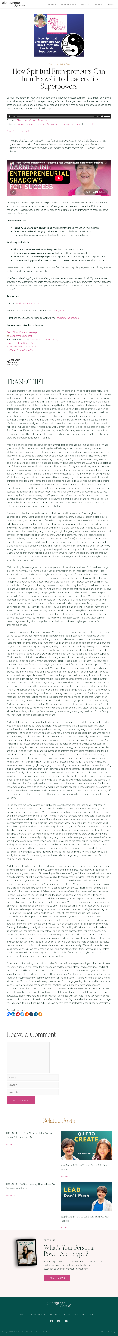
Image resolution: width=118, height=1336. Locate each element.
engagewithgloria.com (68, 317)
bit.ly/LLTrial (60, 310)
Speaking (55, 1314)
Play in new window (26, 120)
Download (43, 120)
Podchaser (76, 124)
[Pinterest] (18, 1014)
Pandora (50, 124)
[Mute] (102, 116)
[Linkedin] (13, 1014)
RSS (93, 124)
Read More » (10, 1144)
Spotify (40, 124)
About (51, 4)
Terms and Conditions (42, 1332)
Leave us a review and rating (44, 339)
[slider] (107, 116)
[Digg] (36, 1014)
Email (86, 124)
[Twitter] (22, 1014)
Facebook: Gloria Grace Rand (22, 346)
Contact (111, 4)
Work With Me (67, 4)
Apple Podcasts (26, 124)
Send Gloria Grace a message (22, 332)
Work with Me (38, 1314)
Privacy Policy (30, 1332)
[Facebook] (9, 1014)
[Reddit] (27, 1014)
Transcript (26, 131)
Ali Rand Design (111, 1332)
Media (97, 4)
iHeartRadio (62, 124)
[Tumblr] (31, 1014)
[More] (40, 1014)
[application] (59, 116)
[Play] (9, 116)
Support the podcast (21, 335)
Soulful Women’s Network (29, 303)
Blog (67, 1314)
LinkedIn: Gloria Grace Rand (21, 343)
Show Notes (13, 131)
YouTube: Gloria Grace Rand (21, 350)
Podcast (85, 4)
